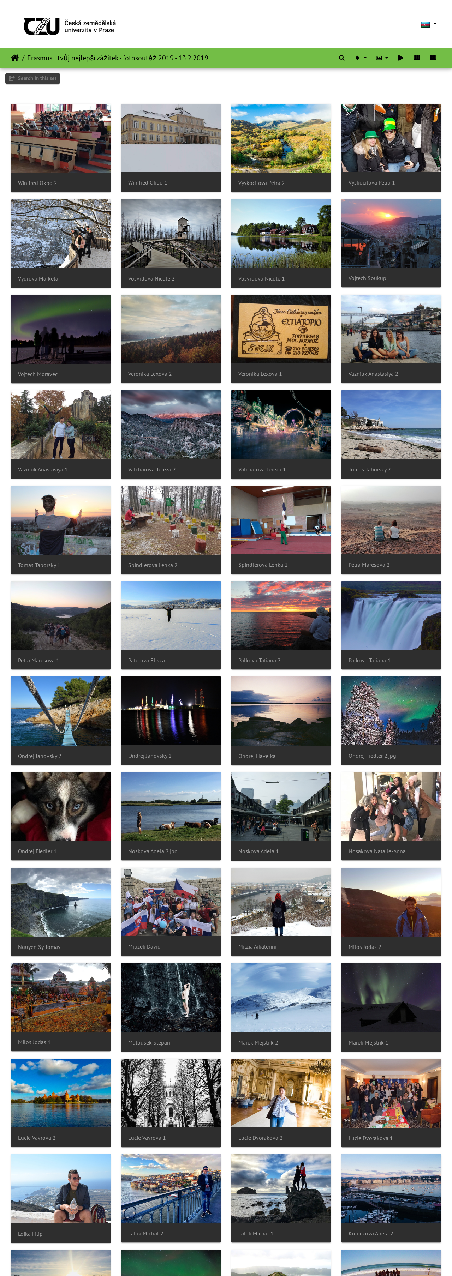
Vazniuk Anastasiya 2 (373, 374)
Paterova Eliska (146, 660)
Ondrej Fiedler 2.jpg (372, 755)
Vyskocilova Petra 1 (372, 182)
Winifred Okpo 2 (37, 183)
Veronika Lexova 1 (260, 374)
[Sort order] (360, 58)
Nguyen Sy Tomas (39, 947)
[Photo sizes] (382, 58)
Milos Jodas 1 (34, 1042)
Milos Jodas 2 (365, 947)
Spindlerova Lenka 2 (153, 565)
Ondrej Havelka (257, 756)
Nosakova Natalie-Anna (377, 851)
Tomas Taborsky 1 (39, 565)
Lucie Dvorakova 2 (260, 1137)
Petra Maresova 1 (38, 660)
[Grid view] (417, 58)
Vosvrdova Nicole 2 (151, 278)
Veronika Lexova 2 (150, 374)
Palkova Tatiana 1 (370, 660)
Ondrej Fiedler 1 (37, 851)
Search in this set (36, 78)
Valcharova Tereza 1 (262, 469)
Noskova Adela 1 (258, 851)
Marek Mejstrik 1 (368, 1042)
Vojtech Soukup (367, 278)
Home (15, 58)
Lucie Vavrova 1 (147, 1137)
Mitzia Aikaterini (257, 946)
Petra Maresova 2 (369, 564)
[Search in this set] (341, 58)
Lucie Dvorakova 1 (371, 1138)
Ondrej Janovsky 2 (39, 756)
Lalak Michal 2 (145, 1233)
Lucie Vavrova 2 (37, 1137)
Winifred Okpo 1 (147, 182)
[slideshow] (401, 58)
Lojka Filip (30, 1233)
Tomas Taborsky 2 (370, 469)
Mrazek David (144, 946)
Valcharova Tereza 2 (152, 469)
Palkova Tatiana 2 (259, 660)
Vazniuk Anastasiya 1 (43, 469)
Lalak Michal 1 (256, 1233)
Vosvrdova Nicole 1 (261, 278)
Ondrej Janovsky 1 (150, 755)
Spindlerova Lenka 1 (263, 564)
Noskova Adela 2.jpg (153, 851)
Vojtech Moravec (38, 374)
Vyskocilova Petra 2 (261, 183)
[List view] (433, 58)
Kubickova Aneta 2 (371, 1233)
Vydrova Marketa (38, 278)
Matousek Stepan (149, 1042)
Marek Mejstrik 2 (258, 1042)
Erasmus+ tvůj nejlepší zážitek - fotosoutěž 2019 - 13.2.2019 (117, 57)
